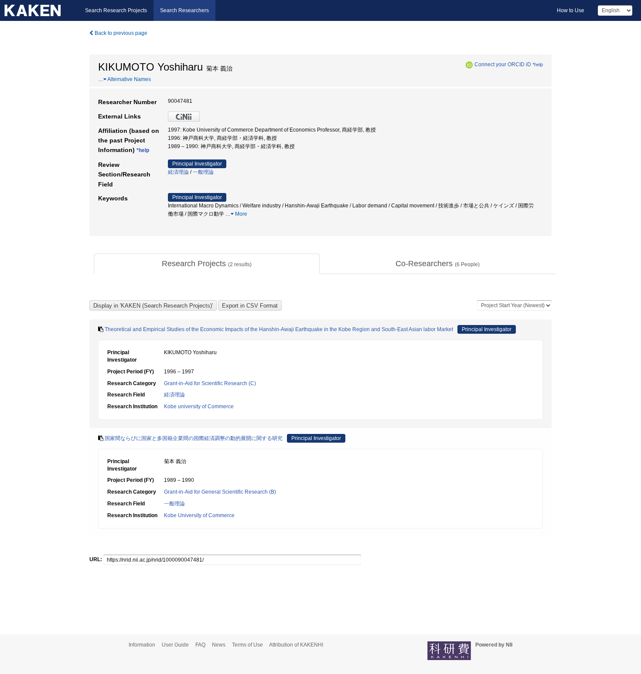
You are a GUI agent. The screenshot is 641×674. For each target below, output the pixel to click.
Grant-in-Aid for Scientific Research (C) (210, 383)
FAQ (200, 645)
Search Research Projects (116, 10)
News (218, 645)
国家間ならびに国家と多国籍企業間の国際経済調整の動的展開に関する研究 (194, 438)
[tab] (207, 264)
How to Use (570, 10)
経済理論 (178, 172)
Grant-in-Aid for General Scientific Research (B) (220, 492)
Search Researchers (184, 10)
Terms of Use (247, 645)
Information (142, 645)
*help (537, 64)
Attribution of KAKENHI (296, 645)
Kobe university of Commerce (199, 406)
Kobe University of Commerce (199, 515)
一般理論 (203, 172)
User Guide (175, 645)
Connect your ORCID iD (502, 64)
